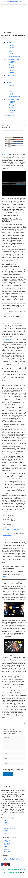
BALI (10, 64)
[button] (14, 79)
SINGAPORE (12, 70)
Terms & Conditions (10, 75)
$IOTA (14, 529)
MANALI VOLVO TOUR (14, 56)
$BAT (8, 529)
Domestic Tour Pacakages (12, 44)
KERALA (11, 53)
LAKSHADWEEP (12, 62)
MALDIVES (11, 72)
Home (7, 41)
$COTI (4, 529)
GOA (10, 48)
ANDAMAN (11, 45)
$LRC (20, 529)
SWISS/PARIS (12, 61)
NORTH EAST (12, 58)
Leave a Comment (6, 130)
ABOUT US (8, 42)
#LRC (23, 529)
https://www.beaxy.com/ (8, 339)
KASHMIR (11, 52)
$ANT (17, 529)
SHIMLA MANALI (13, 55)
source (4, 318)
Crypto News (14, 130)
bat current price (6, 154)
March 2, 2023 (7, 535)
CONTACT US (9, 73)
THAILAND (11, 66)
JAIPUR (10, 50)
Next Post (24, 723)
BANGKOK (11, 67)
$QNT (11, 529)
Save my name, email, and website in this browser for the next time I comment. (13, 769)
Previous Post (4, 723)
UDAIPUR (11, 47)
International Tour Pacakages (13, 59)
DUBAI (10, 69)
